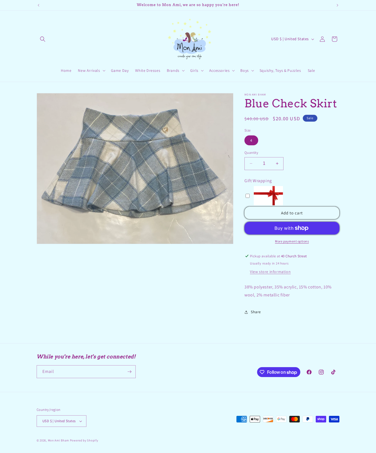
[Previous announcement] (38, 5)
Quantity (251, 152)
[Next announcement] (337, 5)
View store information (270, 271)
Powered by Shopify (84, 440)
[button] (43, 39)
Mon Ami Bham (59, 440)
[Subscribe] (129, 371)
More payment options (292, 241)
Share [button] (256, 311)
